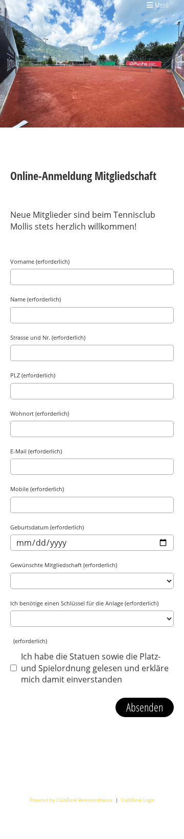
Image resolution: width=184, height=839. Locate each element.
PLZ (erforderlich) (32, 375)
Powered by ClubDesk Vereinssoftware (71, 800)
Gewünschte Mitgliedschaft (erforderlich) (63, 565)
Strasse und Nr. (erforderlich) (47, 337)
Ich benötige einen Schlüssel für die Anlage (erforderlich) (84, 603)
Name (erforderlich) (35, 299)
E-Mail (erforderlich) (36, 451)
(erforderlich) (28, 641)
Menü (161, 5)
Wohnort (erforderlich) (39, 413)
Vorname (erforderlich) (40, 261)
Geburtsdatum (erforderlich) (47, 527)
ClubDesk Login (138, 800)
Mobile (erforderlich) (37, 489)
